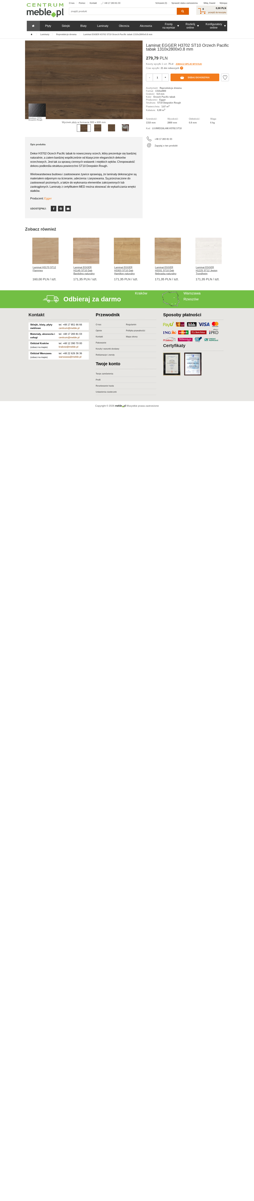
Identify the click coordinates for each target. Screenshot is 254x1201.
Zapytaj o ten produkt (166, 145)
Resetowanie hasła (105, 386)
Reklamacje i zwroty (105, 355)
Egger (48, 198)
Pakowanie (101, 343)
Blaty (83, 25)
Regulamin (131, 324)
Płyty (48, 25)
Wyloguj (223, 3)
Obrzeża (124, 25)
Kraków (141, 293)
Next (139, 85)
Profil (98, 380)
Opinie (99, 330)
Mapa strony (132, 336)
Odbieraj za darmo (92, 299)
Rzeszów (191, 299)
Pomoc (82, 3)
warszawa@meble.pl (70, 356)
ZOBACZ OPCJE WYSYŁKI (189, 64)
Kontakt (93, 3)
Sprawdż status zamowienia (184, 3)
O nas (71, 3)
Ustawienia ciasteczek (106, 392)
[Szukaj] (183, 11)
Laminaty (102, 25)
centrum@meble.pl (69, 328)
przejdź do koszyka (217, 12)
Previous (28, 85)
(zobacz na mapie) (39, 347)
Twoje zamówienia (104, 374)
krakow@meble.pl (68, 346)
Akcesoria (146, 25)
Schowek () (161, 3)
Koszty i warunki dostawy (107, 349)
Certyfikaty (174, 345)
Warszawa (192, 293)
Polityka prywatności (135, 330)
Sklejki (66, 25)
